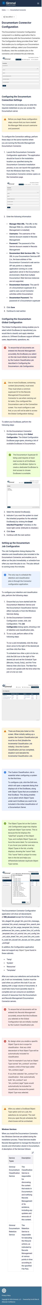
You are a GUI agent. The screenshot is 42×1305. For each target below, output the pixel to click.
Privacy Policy (6, 1295)
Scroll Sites (34, 1299)
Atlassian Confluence (8, 1302)
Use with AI (9, 17)
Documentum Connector (18, 10)
